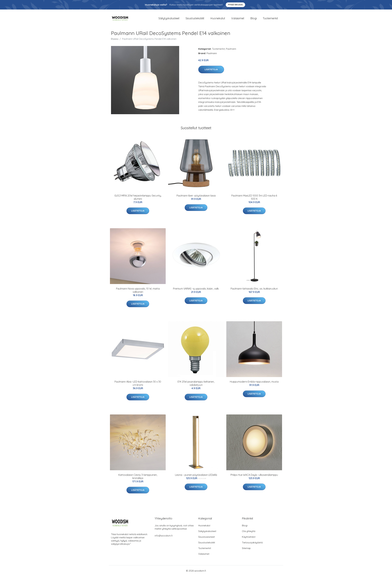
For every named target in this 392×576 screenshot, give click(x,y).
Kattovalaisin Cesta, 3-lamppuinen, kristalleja (137, 476)
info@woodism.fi (164, 535)
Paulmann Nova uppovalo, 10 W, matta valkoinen (138, 290)
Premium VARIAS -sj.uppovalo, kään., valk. (196, 288)
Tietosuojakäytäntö (252, 542)
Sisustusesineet (206, 536)
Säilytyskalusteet (168, 18)
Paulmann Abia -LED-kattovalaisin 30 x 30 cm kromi (138, 383)
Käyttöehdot (248, 536)
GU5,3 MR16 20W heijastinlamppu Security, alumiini (137, 197)
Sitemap (246, 548)
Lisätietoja (211, 69)
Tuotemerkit (270, 18)
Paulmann (231, 48)
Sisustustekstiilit (195, 18)
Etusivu (114, 38)
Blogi (253, 18)
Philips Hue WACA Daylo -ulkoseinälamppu (254, 474)
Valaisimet (237, 18)
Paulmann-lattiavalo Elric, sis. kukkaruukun (254, 288)
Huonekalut (217, 18)
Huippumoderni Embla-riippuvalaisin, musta (254, 381)
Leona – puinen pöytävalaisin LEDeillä (196, 474)
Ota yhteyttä (248, 531)
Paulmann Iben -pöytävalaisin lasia (196, 195)
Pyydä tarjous (235, 5)
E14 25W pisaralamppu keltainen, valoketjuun (196, 383)
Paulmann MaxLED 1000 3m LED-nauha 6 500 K (254, 197)
